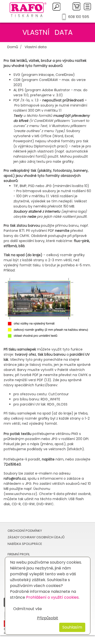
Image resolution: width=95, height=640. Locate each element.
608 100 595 (78, 16)
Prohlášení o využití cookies (52, 597)
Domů (12, 47)
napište (49, 459)
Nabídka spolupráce (25, 544)
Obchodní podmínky (25, 531)
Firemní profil (19, 554)
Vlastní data (36, 47)
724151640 (12, 464)
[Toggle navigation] (87, 6)
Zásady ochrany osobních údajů (36, 537)
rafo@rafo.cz (15, 478)
